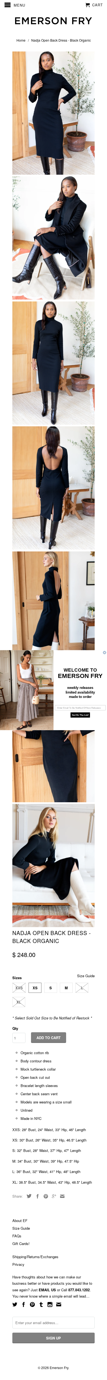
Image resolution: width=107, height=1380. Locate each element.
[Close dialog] (104, 652)
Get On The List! (80, 715)
